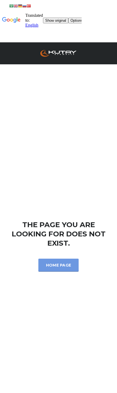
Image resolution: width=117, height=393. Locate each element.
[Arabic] (11, 5)
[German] (20, 5)
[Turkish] (29, 5)
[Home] (58, 52)
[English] (16, 5)
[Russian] (24, 5)
